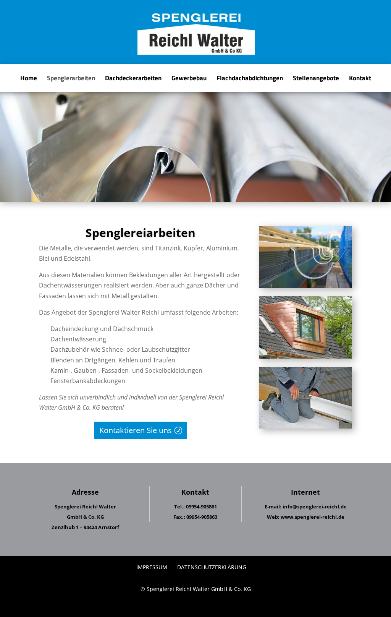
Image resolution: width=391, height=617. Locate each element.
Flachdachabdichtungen (250, 79)
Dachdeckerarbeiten (133, 79)
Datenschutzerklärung (211, 567)
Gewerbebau (189, 79)
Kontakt (360, 79)
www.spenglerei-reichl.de (312, 516)
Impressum (151, 567)
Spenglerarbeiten (71, 79)
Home (28, 79)
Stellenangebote (316, 79)
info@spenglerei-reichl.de (315, 506)
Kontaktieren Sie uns (135, 430)
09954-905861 (201, 506)
